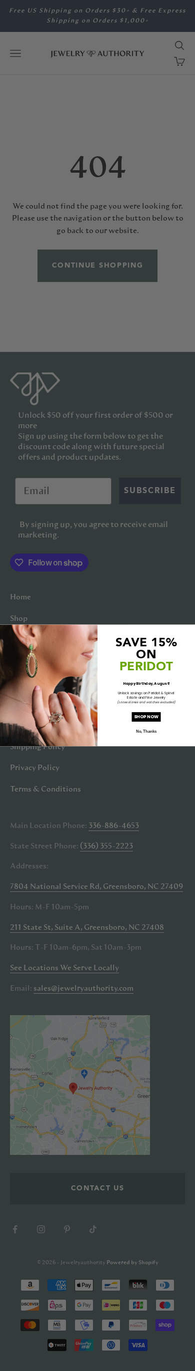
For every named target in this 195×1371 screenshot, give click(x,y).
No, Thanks (146, 732)
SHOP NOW (146, 717)
